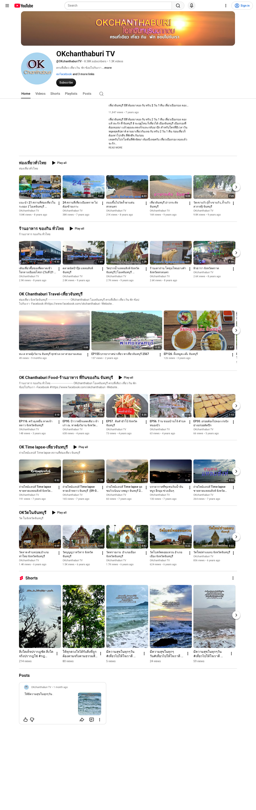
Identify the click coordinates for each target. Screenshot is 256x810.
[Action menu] (100, 720)
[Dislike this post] (32, 719)
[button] (115, 147)
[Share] (82, 720)
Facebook (65, 74)
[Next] (236, 187)
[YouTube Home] (23, 5)
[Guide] (7, 5)
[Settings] (225, 5)
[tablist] (128, 94)
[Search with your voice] (192, 6)
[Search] (178, 6)
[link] (62, 704)
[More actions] (59, 203)
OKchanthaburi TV (29, 211)
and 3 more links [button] (83, 74)
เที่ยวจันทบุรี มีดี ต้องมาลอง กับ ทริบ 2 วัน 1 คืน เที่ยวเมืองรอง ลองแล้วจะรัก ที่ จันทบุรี (149, 105)
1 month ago (61, 687)
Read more (115, 147)
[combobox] (119, 5)
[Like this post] (25, 719)
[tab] (26, 94)
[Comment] (92, 720)
